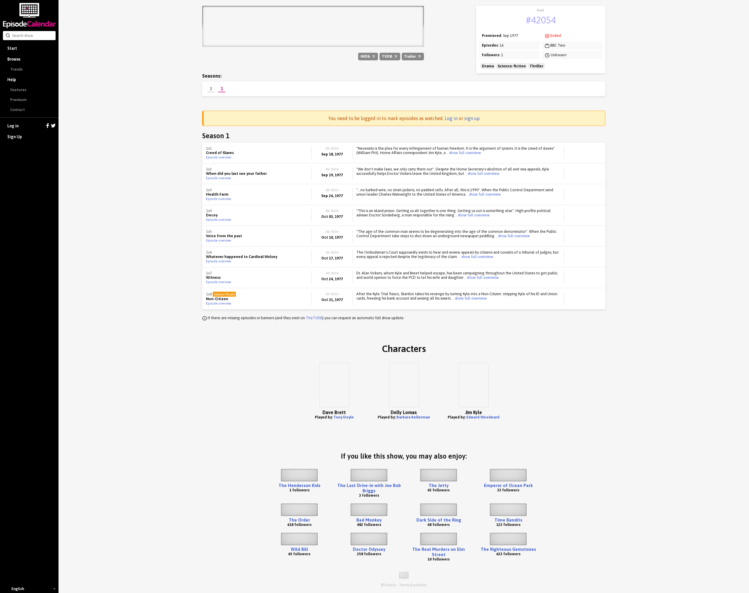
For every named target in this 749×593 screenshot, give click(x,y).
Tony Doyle (344, 417)
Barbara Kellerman (413, 417)
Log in (13, 126)
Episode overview (218, 157)
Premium (18, 100)
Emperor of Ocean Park (508, 485)
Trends (16, 69)
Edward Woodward (482, 417)
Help (11, 79)
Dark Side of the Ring (438, 519)
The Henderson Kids (299, 485)
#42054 (541, 20)
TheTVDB (314, 318)
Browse (13, 59)
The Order (299, 519)
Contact (17, 109)
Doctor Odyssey (369, 549)
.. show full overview (463, 153)
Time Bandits (508, 519)
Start (12, 48)
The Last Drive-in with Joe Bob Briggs (369, 488)
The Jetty (439, 485)
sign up (472, 118)
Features (18, 90)
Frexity (390, 585)
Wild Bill (299, 549)
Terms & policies (413, 585)
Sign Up (14, 136)
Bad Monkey (369, 519)
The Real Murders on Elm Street (438, 552)
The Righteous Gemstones (508, 549)
